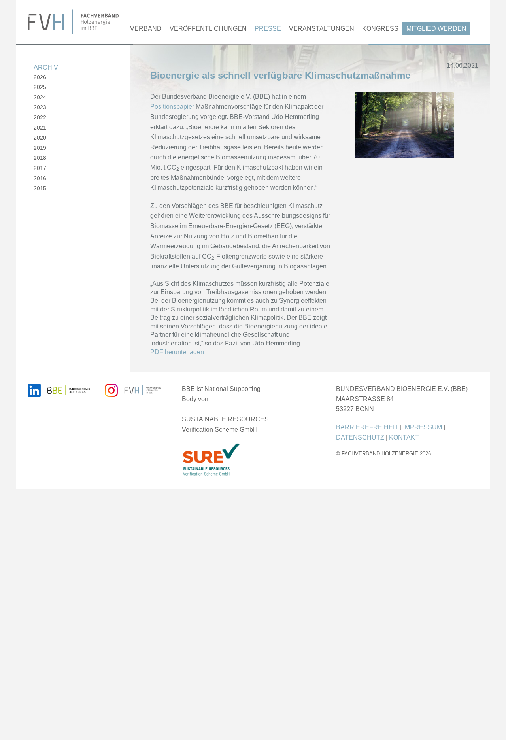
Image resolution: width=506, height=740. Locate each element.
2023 (40, 107)
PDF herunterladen (177, 352)
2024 (40, 97)
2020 (40, 137)
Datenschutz (360, 437)
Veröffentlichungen (208, 28)
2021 (40, 128)
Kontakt (404, 437)
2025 (40, 87)
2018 (40, 158)
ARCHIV (46, 67)
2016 (40, 178)
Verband (146, 28)
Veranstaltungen (321, 28)
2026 (40, 77)
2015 (40, 188)
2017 (40, 168)
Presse (268, 28)
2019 (40, 148)
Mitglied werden (436, 28)
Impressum (422, 427)
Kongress (380, 28)
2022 (40, 117)
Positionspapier (172, 106)
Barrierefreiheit (367, 427)
